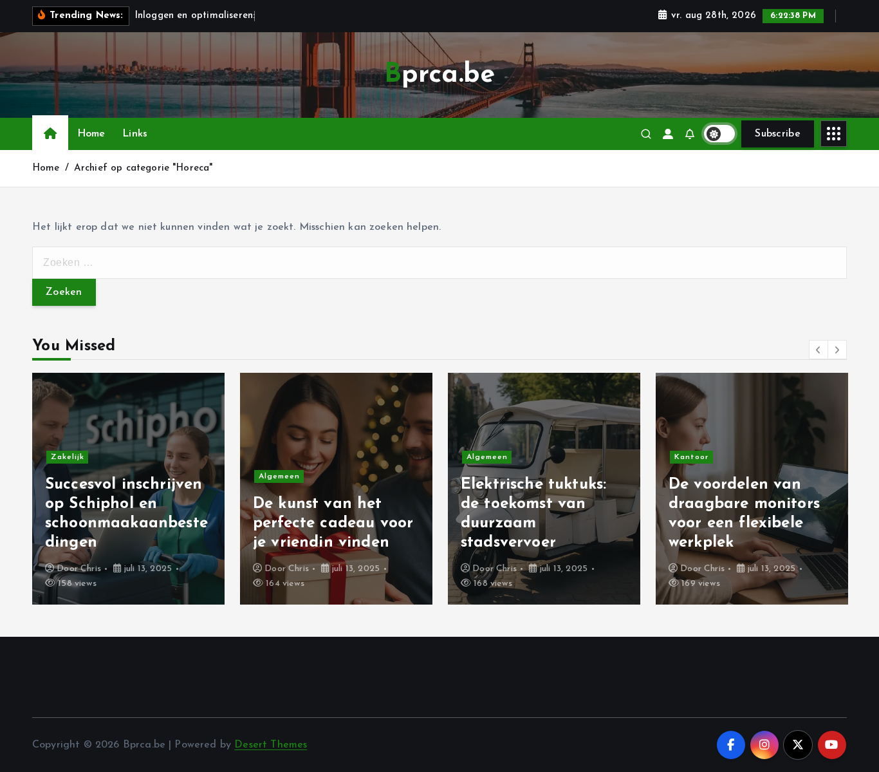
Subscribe (777, 134)
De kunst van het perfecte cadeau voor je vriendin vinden (333, 523)
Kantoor (691, 457)
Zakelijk (67, 457)
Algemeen (279, 476)
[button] (818, 349)
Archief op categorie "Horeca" (143, 168)
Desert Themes (270, 745)
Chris (90, 569)
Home (91, 134)
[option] (128, 489)
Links (134, 134)
